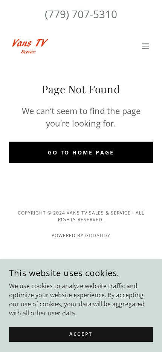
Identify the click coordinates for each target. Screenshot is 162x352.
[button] (145, 46)
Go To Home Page (81, 152)
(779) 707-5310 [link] (81, 14)
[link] (29, 46)
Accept (80, 334)
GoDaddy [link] (97, 235)
